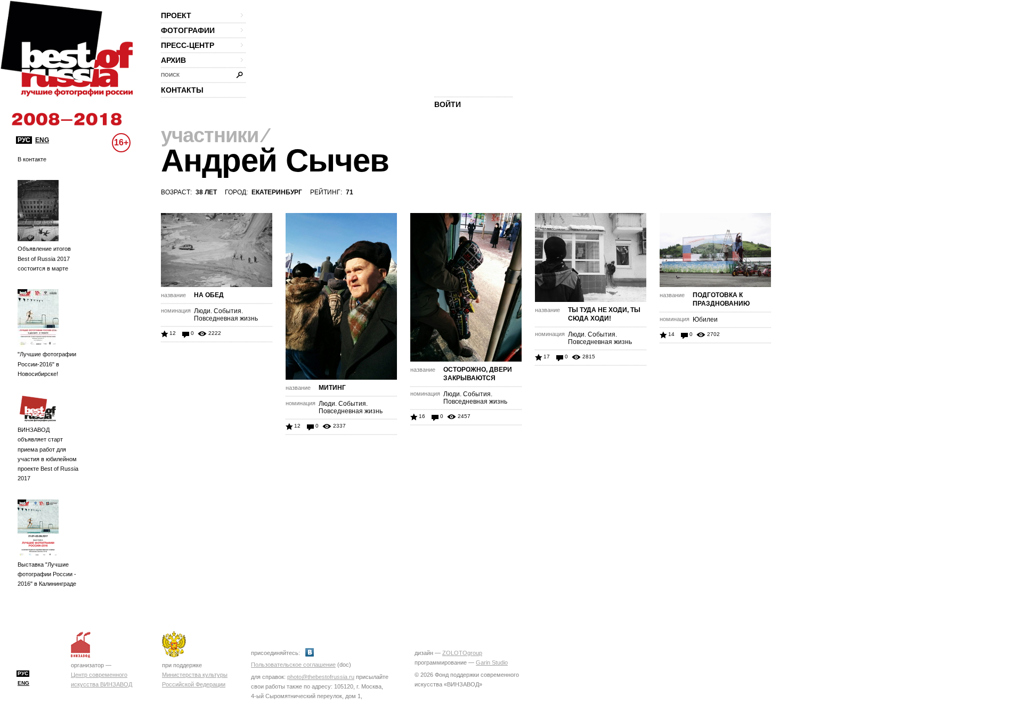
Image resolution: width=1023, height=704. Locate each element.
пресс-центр (187, 45)
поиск (170, 75)
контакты (182, 90)
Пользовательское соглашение (293, 664)
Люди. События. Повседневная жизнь (226, 314)
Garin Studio (492, 662)
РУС (24, 140)
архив (173, 60)
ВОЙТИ (447, 104)
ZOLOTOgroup (462, 653)
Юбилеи (705, 319)
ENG (42, 140)
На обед (209, 295)
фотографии (188, 30)
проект (176, 15)
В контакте (32, 159)
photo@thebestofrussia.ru (320, 677)
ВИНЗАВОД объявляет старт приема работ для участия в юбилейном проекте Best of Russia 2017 (48, 454)
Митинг (332, 387)
